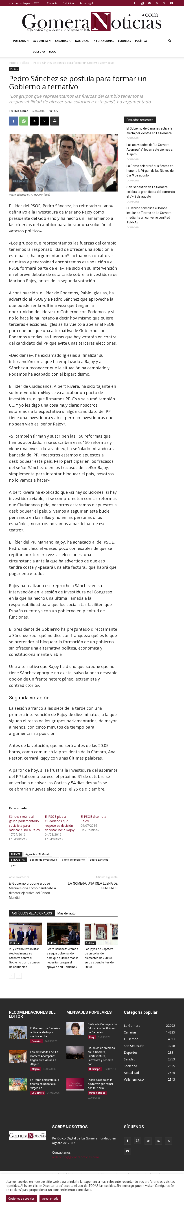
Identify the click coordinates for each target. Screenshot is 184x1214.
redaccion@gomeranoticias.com (75, 1157)
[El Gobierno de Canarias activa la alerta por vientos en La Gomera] (18, 1032)
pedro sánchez (99, 859)
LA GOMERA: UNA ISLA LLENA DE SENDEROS (93, 885)
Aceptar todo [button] (50, 1199)
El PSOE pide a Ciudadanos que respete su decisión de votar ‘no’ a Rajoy (59, 823)
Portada (19, 40)
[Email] (44, 121)
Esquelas (124, 40)
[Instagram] (142, 3)
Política (141, 40)
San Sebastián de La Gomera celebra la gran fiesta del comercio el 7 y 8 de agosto (151, 191)
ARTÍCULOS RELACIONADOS (32, 913)
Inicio (12, 63)
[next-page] (19, 976)
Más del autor (67, 913)
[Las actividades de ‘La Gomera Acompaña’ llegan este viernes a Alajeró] (18, 1056)
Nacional (82, 40)
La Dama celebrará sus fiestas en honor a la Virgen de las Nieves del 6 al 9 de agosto (150, 170)
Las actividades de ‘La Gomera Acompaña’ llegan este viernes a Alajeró (150, 149)
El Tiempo (94, 1069)
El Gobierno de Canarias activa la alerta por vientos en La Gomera (149, 131)
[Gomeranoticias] (92, 21)
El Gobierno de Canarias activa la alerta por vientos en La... (45, 1032)
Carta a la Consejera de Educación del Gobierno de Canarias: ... (102, 1028)
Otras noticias (97, 1092)
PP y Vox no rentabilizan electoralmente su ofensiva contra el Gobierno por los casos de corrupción (24, 958)
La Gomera (40, 40)
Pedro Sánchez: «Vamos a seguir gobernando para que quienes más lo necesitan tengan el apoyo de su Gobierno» (63, 958)
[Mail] (149, 3)
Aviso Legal (86, 3)
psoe (14, 865)
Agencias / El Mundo (37, 854)
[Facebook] (134, 3)
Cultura (39, 51)
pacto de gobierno (73, 859)
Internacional (103, 40)
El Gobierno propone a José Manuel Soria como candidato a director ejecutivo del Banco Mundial (32, 890)
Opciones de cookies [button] (21, 1199)
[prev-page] (12, 976)
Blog (52, 51)
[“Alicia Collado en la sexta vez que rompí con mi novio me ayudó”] (75, 1084)
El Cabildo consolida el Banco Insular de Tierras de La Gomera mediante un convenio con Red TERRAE (149, 215)
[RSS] (156, 3)
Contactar (53, 3)
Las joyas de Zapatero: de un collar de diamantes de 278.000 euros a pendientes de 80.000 (99, 958)
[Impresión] (54, 121)
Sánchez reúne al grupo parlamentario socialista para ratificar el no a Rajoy (24, 823)
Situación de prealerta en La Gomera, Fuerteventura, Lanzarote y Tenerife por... (101, 1056)
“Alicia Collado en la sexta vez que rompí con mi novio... (100, 1084)
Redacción (21, 110)
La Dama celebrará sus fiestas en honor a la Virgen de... (44, 1084)
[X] (164, 3)
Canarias (61, 40)
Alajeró (36, 1069)
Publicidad (69, 3)
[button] (169, 41)
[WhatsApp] (23, 121)
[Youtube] (171, 3)
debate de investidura (43, 859)
